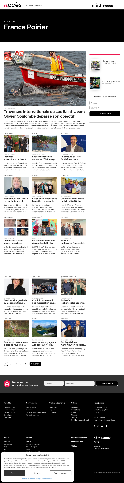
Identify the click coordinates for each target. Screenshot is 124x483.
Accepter (14, 473)
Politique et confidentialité (44, 479)
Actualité (36, 133)
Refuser (37, 473)
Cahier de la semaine (68, 277)
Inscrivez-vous (105, 113)
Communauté (8, 133)
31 (25, 364)
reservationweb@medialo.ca (104, 420)
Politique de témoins (28, 479)
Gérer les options (60, 473)
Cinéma (34, 319)
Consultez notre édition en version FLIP (109, 63)
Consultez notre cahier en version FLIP (111, 82)
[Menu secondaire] (118, 6)
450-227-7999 (99, 417)
